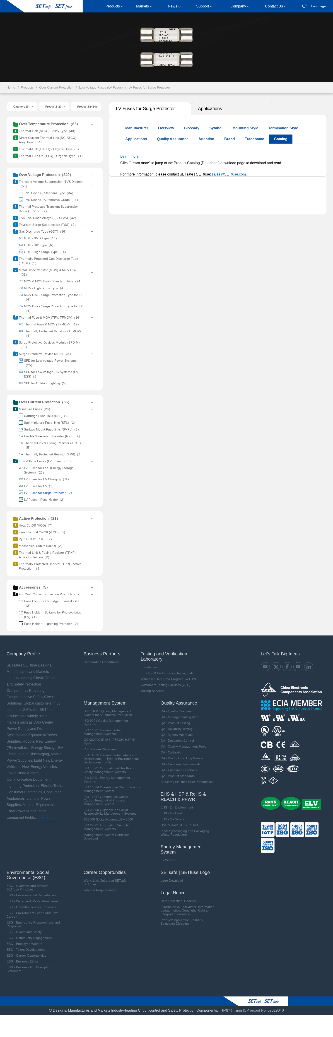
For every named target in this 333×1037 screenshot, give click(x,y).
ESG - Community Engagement (29, 938)
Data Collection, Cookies (178, 901)
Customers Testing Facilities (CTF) (165, 685)
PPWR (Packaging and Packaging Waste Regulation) (185, 832)
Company (238, 6)
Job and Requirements (100, 890)
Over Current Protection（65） (45, 402)
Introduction (149, 667)
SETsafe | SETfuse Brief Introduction (187, 782)
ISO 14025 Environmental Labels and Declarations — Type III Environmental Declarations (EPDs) (111, 758)
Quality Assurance (172, 139)
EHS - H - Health (172, 813)
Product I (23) (54, 106)
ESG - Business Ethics (23, 961)
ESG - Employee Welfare (24, 944)
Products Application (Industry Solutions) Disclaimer (182, 921)
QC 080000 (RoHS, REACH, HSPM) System (109, 741)
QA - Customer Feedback (179, 770)
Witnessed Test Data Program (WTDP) (168, 679)
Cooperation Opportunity (101, 662)
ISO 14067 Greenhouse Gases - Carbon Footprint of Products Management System (107, 800)
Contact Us (274, 6)
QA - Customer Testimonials (180, 764)
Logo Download (172, 880)
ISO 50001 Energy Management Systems (107, 779)
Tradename (254, 139)
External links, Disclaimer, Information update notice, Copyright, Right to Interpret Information (187, 910)
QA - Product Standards (178, 776)
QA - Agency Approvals (177, 734)
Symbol (215, 128)
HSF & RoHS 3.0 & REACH (180, 825)
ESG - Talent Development (26, 949)
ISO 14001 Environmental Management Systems (102, 732)
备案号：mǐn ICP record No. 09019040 (253, 1010)
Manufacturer (136, 128)
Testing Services (152, 691)
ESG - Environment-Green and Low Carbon (32, 914)
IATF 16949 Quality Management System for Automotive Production (108, 713)
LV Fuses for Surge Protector (149, 87)
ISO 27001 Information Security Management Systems (106, 827)
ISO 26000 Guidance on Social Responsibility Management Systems (110, 811)
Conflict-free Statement (100, 749)
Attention (206, 139)
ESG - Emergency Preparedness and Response (33, 924)
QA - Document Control (177, 740)
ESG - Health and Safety (24, 932)
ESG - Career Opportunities (26, 955)
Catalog (280, 139)
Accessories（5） (34, 587)
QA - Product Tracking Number (183, 758)
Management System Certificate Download (107, 836)
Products (113, 6)
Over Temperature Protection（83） (49, 124)
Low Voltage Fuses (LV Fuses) (101, 87)
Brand (229, 139)
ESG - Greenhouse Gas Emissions (31, 907)
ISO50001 (168, 860)
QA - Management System (179, 717)
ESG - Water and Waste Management (33, 901)
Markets (142, 6)
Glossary (191, 128)
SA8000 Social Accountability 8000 (108, 819)
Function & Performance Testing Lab (167, 673)
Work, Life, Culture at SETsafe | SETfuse (106, 882)
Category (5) (21, 106)
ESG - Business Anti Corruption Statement (29, 969)
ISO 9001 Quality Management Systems (106, 722)
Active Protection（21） (39, 518)
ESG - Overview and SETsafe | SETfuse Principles (28, 887)
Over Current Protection (56, 87)
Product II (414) (87, 106)
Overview (166, 128)
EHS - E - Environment (177, 807)
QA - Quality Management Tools (183, 746)
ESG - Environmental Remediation (31, 895)
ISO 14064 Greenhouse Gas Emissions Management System (112, 789)
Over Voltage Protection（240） (46, 175)
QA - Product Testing (175, 723)
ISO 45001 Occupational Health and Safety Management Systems (109, 770)
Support (202, 6)
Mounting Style (245, 128)
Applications (210, 108)
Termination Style (283, 128)
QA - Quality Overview (176, 711)
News (172, 6)
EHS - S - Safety (172, 819)
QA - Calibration (172, 752)
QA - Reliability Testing (177, 729)
